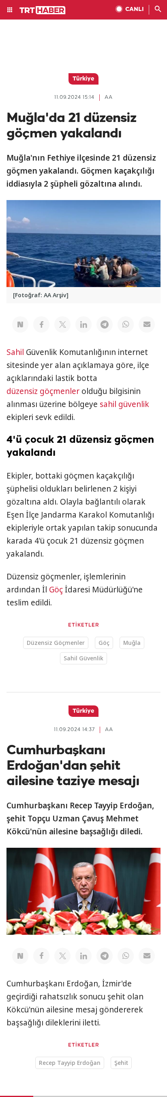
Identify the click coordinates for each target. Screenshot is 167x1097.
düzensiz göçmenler (42, 391)
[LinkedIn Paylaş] (83, 324)
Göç (56, 589)
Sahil (15, 352)
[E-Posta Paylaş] (147, 324)
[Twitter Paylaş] (62, 324)
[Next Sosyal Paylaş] (20, 324)
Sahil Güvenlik (83, 658)
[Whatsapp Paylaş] (126, 324)
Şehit (121, 1063)
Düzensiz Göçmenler (56, 642)
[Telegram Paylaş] (104, 324)
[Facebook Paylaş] (41, 324)
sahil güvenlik (124, 404)
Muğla (132, 642)
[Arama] (158, 10)
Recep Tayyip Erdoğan (70, 1063)
